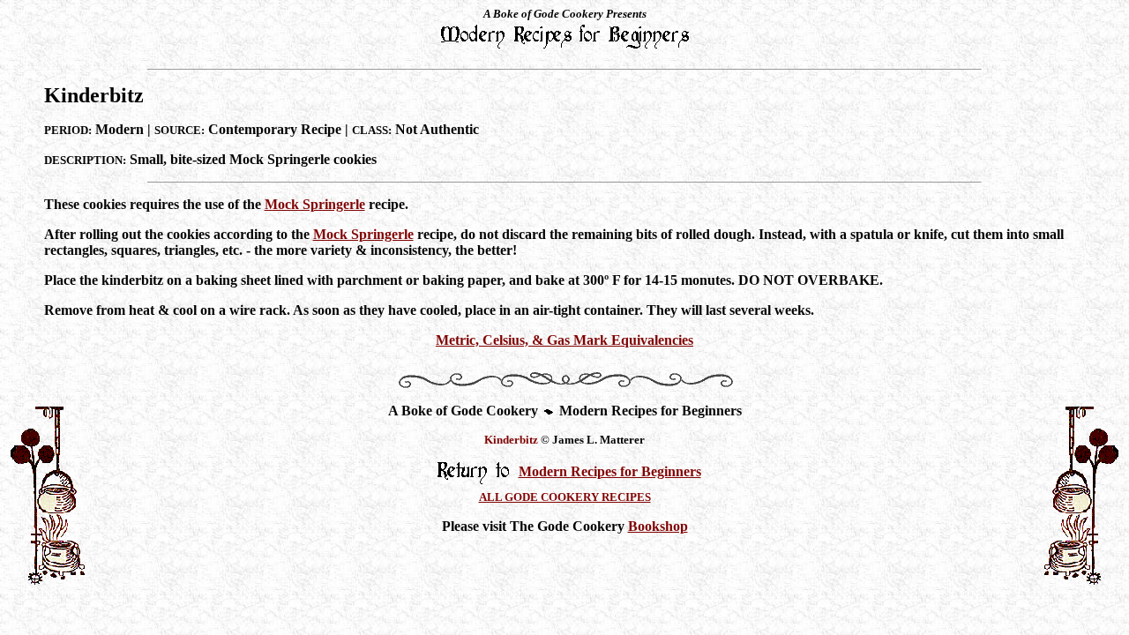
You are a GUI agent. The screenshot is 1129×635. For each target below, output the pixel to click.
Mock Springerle (315, 204)
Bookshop (658, 526)
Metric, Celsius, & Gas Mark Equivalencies (564, 339)
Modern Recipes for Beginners (610, 471)
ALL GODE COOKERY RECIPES (565, 497)
